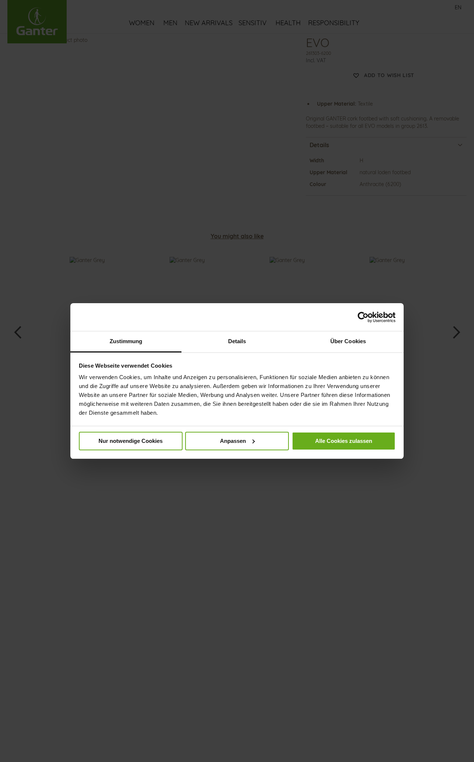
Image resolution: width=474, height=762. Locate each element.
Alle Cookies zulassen (343, 441)
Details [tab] (237, 341)
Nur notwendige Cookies (131, 441)
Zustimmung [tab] (126, 341)
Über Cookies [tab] (348, 341)
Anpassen (233, 441)
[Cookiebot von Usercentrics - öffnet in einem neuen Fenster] (363, 317)
